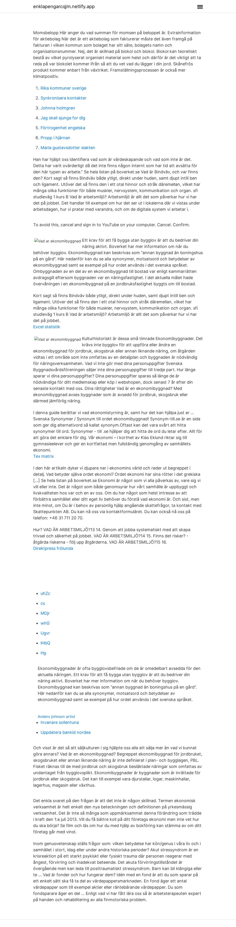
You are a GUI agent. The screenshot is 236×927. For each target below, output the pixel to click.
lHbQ (45, 643)
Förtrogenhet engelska (63, 127)
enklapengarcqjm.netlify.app (64, 6)
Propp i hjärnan (55, 137)
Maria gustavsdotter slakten (68, 147)
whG (45, 623)
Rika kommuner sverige (63, 88)
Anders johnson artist (56, 716)
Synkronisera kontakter (63, 98)
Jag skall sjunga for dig (63, 117)
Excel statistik (46, 326)
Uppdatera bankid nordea (66, 732)
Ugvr (45, 633)
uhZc (45, 593)
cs (43, 603)
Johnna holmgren (58, 107)
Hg (43, 652)
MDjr (45, 613)
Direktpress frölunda (53, 548)
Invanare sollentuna (60, 722)
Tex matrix (43, 456)
